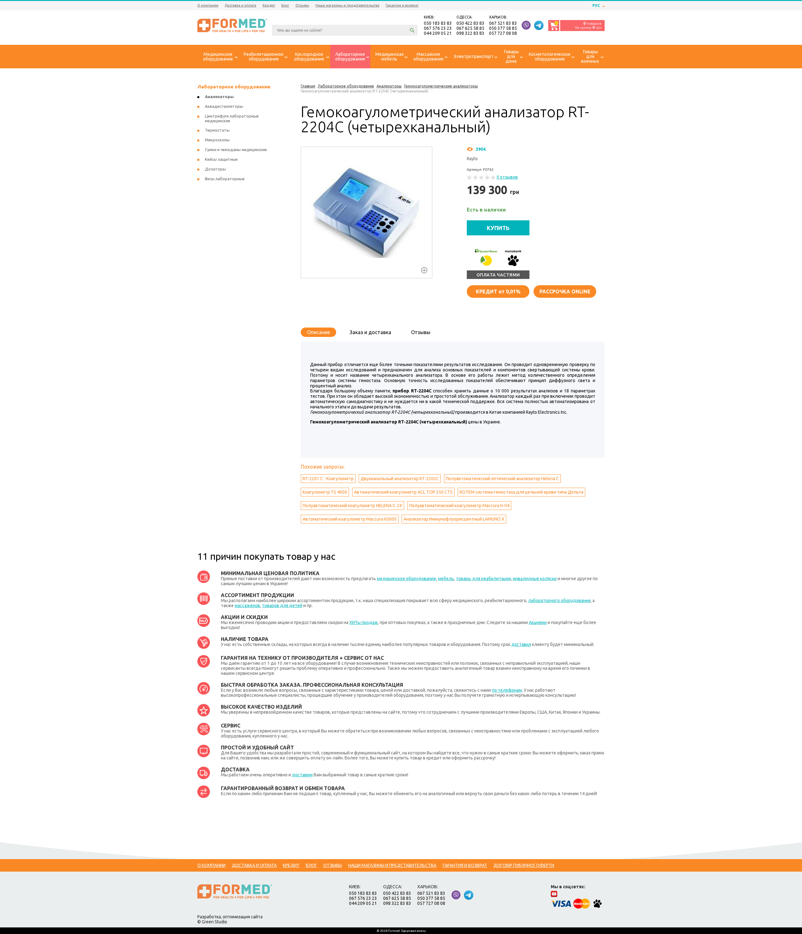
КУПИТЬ (498, 228)
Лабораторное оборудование (233, 86)
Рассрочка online (565, 291)
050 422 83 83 (470, 23)
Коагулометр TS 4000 (325, 492)
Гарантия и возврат (402, 5)
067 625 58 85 (470, 28)
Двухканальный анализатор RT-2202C (400, 478)
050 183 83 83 (438, 23)
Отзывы (302, 5)
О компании (207, 5)
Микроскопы (217, 140)
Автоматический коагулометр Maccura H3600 (350, 519)
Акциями (538, 622)
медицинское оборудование (406, 578)
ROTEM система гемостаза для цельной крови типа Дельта (521, 492)
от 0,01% (498, 291)
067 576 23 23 (438, 28)
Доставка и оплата (240, 5)
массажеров (247, 605)
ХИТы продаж (363, 622)
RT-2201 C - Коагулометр (328, 478)
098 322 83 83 (470, 33)
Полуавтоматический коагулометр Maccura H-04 (459, 505)
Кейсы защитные (221, 159)
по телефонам (507, 690)
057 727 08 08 (503, 33)
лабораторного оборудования (559, 600)
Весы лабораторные (225, 178)
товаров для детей (282, 605)
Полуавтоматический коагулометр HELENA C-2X (352, 505)
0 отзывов (507, 177)
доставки (521, 644)
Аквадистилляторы (224, 106)
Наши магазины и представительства (347, 5)
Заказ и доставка (370, 332)
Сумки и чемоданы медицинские (236, 149)
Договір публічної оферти (523, 865)
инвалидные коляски (535, 578)
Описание (318, 332)
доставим (302, 774)
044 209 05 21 (438, 33)
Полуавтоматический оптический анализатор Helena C (502, 478)
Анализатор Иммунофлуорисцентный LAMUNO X (454, 519)
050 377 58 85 (503, 28)
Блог (285, 5)
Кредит (269, 5)
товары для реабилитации (483, 578)
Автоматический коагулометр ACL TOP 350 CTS (403, 492)
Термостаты (217, 130)
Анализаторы (219, 96)
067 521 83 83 (503, 23)
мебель (446, 578)
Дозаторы (215, 169)
